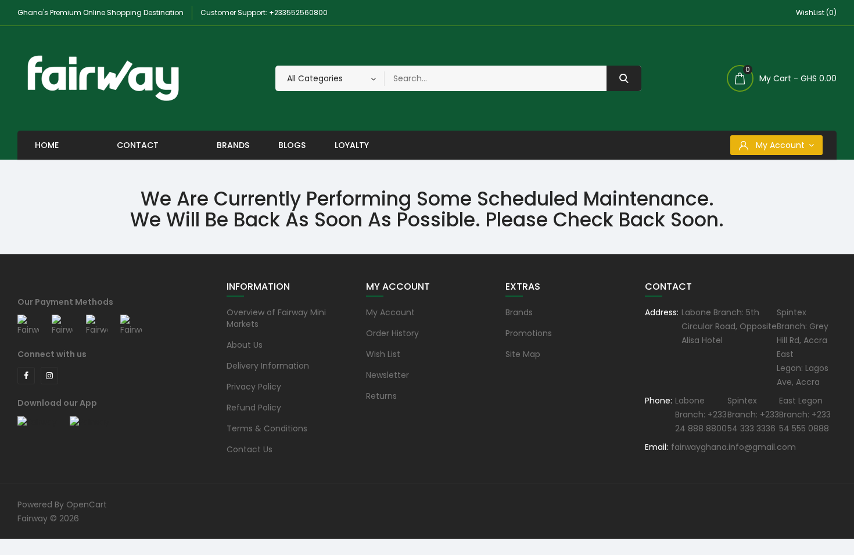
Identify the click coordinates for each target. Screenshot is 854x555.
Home (47, 145)
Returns (381, 396)
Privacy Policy (254, 386)
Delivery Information (268, 366)
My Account (390, 312)
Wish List (383, 354)
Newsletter (387, 375)
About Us (245, 345)
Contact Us (249, 449)
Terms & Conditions (267, 428)
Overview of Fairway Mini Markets (276, 318)
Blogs (292, 145)
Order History (392, 333)
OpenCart (86, 504)
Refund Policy (254, 407)
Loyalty (352, 145)
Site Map (522, 354)
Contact (138, 145)
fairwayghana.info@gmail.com (733, 447)
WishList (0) (816, 12)
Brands (233, 145)
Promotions (528, 333)
